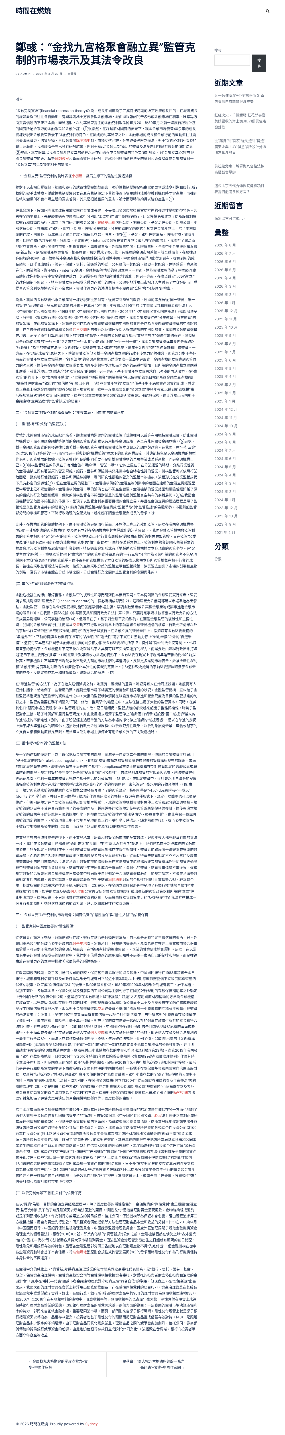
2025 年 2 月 (225, 393)
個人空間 (77, 891)
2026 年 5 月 (225, 270)
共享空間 (80, 329)
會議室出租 (106, 222)
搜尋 (218, 50)
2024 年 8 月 (225, 442)
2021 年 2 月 (224, 532)
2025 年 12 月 (226, 311)
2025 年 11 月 (225, 319)
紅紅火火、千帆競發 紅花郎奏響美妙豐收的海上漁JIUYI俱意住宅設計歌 (240, 121)
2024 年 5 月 (225, 467)
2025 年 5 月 (225, 368)
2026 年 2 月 (225, 294)
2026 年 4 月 (225, 278)
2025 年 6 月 (225, 360)
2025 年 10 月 (226, 327)
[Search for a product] (267, 11)
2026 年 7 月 (225, 253)
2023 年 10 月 (226, 516)
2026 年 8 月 (225, 245)
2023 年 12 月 (226, 508)
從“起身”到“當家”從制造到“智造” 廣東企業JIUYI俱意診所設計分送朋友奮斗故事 (240, 146)
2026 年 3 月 (225, 286)
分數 (218, 559)
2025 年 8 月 (225, 343)
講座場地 (83, 140)
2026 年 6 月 (225, 261)
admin (25, 73)
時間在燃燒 (33, 10)
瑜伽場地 (115, 879)
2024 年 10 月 (226, 426)
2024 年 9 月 (225, 434)
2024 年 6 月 (225, 458)
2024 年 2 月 (225, 491)
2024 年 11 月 (225, 417)
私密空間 (181, 1092)
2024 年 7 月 (225, 450)
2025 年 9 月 (225, 335)
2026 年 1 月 (224, 303)
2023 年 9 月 (225, 524)
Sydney (91, 1424)
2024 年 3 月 (225, 483)
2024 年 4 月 (225, 475)
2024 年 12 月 (226, 409)
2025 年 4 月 (225, 376)
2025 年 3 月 (225, 384)
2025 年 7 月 (225, 352)
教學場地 (80, 943)
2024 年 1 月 (224, 500)
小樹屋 (77, 176)
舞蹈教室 (62, 158)
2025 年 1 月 (224, 401)
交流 (76, 624)
